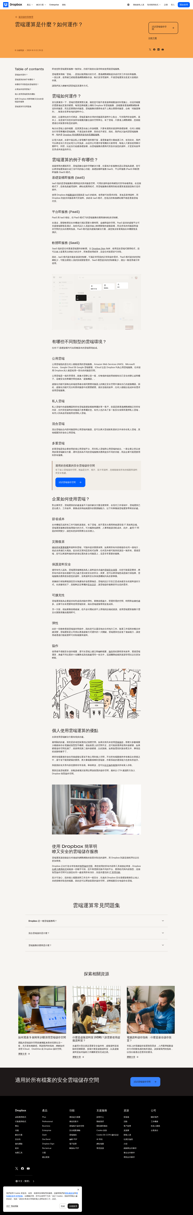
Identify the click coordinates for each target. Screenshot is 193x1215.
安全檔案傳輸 (74, 1130)
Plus (44, 1117)
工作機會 (154, 1121)
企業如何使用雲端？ (23, 89)
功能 (17, 1130)
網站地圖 (100, 1144)
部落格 (126, 1117)
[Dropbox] (14, 4)
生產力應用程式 (59, 869)
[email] (162, 49)
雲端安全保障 (111, 570)
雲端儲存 (119, 742)
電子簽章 (73, 1144)
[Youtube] (28, 1168)
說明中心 (100, 1117)
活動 (125, 1121)
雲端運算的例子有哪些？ (25, 79)
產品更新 (45, 1157)
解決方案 (18, 1135)
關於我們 (154, 1117)
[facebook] (154, 49)
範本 (17, 1148)
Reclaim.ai (46, 1148)
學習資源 (100, 1148)
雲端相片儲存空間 (76, 1126)
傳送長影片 (74, 1121)
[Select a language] (128, 4)
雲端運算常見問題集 (23, 106)
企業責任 (154, 1130)
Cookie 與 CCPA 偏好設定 (107, 1135)
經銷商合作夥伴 (130, 1148)
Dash (44, 1135)
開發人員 (127, 1135)
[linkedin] (158, 49)
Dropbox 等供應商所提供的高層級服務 (81, 134)
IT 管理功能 (114, 872)
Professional (47, 1121)
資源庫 (126, 1130)
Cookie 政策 (101, 1130)
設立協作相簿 (111, 765)
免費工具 (18, 1152)
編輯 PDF (73, 1139)
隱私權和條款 (102, 1126)
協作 (111, 651)
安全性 (18, 1139)
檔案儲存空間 (74, 194)
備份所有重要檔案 (60, 547)
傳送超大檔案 (74, 1117)
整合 (17, 1126)
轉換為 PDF (74, 1148)
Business (46, 1126)
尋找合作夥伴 (129, 1157)
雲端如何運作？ (21, 74)
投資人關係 (155, 1126)
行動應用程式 (20, 1121)
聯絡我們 (100, 1121)
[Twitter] (17, 1168)
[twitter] (150, 49)
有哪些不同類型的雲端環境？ (27, 84)
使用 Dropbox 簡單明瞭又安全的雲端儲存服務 (29, 100)
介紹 (125, 1144)
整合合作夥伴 (129, 1152)
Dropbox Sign (98, 248)
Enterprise (46, 1130)
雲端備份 (73, 1135)
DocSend (46, 1139)
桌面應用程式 (20, 1117)
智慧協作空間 (86, 866)
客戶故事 (127, 1126)
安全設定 (92, 584)
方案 (44, 1152)
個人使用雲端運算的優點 (25, 94)
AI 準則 (99, 1139)
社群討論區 (128, 1139)
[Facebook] (22, 1168)
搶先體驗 (18, 1144)
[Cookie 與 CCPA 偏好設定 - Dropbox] (42, 1199)
